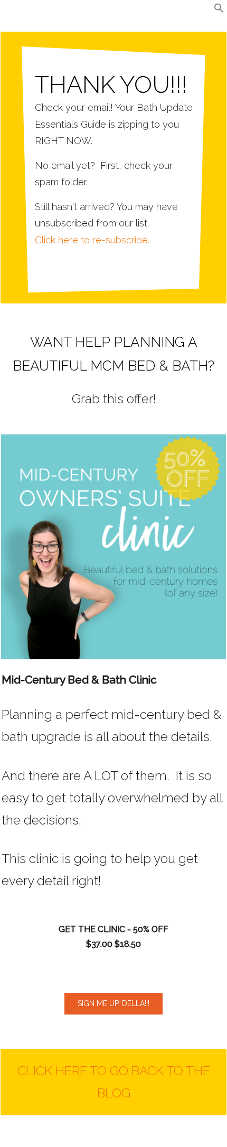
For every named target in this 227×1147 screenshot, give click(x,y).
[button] (219, 10)
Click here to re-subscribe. (92, 239)
